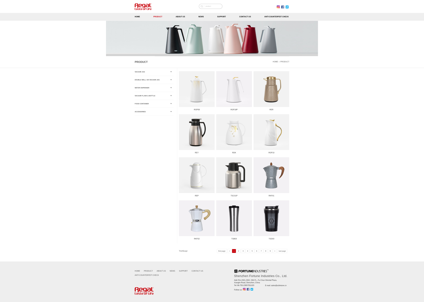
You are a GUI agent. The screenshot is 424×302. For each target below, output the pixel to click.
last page (282, 251)
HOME (137, 17)
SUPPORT (221, 17)
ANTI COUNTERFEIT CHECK (276, 17)
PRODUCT (157, 17)
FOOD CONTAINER (142, 104)
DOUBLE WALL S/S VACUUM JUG (147, 80)
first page (221, 251)
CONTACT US (245, 17)
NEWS (201, 17)
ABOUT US (180, 17)
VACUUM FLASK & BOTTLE (145, 96)
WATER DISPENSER (142, 88)
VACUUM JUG (140, 72)
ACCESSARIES (140, 112)
